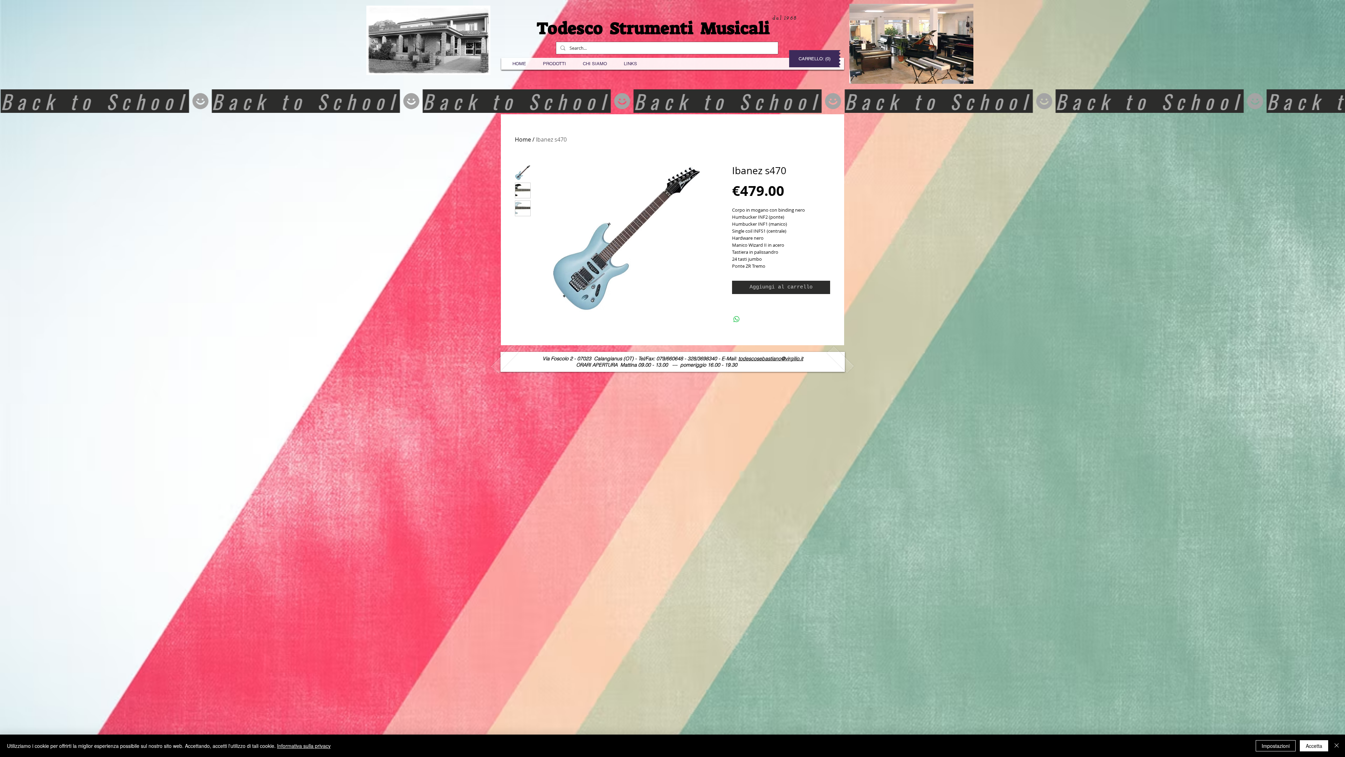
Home (523, 139)
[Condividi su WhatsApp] (736, 319)
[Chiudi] (1336, 745)
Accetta (1314, 745)
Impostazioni (1276, 745)
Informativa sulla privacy (304, 745)
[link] (816, 58)
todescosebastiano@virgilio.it (770, 358)
